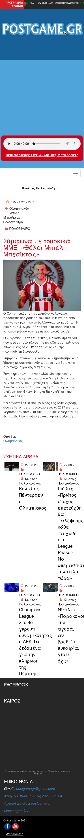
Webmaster (14, 834)
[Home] (42, 29)
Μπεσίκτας (12, 217)
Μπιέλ (14, 213)
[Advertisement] (42, 82)
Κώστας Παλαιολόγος (41, 188)
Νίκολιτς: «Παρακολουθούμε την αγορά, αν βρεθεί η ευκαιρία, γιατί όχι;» (69, 635)
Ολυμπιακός (19, 208)
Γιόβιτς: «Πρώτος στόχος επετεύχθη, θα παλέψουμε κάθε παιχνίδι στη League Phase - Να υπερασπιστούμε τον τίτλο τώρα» (69, 533)
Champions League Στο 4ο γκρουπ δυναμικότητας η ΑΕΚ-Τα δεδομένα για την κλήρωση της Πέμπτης (30, 641)
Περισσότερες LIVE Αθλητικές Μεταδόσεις (42, 154)
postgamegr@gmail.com (35, 788)
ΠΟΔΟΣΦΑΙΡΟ (19, 228)
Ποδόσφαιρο (13, 222)
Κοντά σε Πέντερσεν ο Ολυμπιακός (30, 498)
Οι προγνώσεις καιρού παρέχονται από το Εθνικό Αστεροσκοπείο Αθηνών (38, 772)
